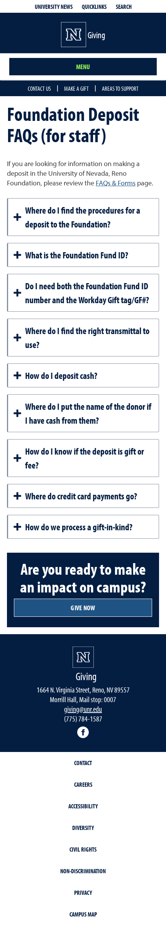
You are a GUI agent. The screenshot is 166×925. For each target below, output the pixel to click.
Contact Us (39, 88)
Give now (83, 607)
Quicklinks (94, 6)
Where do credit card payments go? (81, 496)
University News (54, 6)
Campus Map (83, 914)
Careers (83, 784)
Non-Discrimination (83, 871)
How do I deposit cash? (61, 375)
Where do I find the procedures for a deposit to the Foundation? (82, 217)
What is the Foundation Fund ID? (76, 255)
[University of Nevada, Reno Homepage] (83, 657)
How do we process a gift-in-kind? (78, 527)
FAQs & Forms (116, 183)
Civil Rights (83, 849)
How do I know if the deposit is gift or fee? (84, 458)
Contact (83, 763)
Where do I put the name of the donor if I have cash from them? (88, 413)
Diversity (83, 828)
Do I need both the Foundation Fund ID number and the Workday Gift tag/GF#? (87, 293)
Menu (83, 66)
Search (124, 6)
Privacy (83, 892)
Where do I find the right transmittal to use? (87, 337)
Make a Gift (76, 88)
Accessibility (83, 806)
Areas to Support (120, 88)
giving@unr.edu (83, 709)
